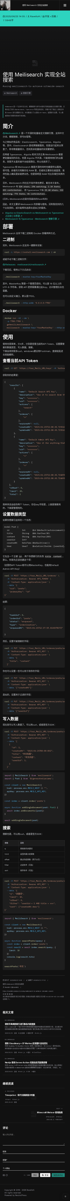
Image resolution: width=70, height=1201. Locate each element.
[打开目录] (65, 1196)
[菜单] (65, 5)
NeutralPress (20, 1195)
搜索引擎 (27, 93)
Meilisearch (11, 93)
